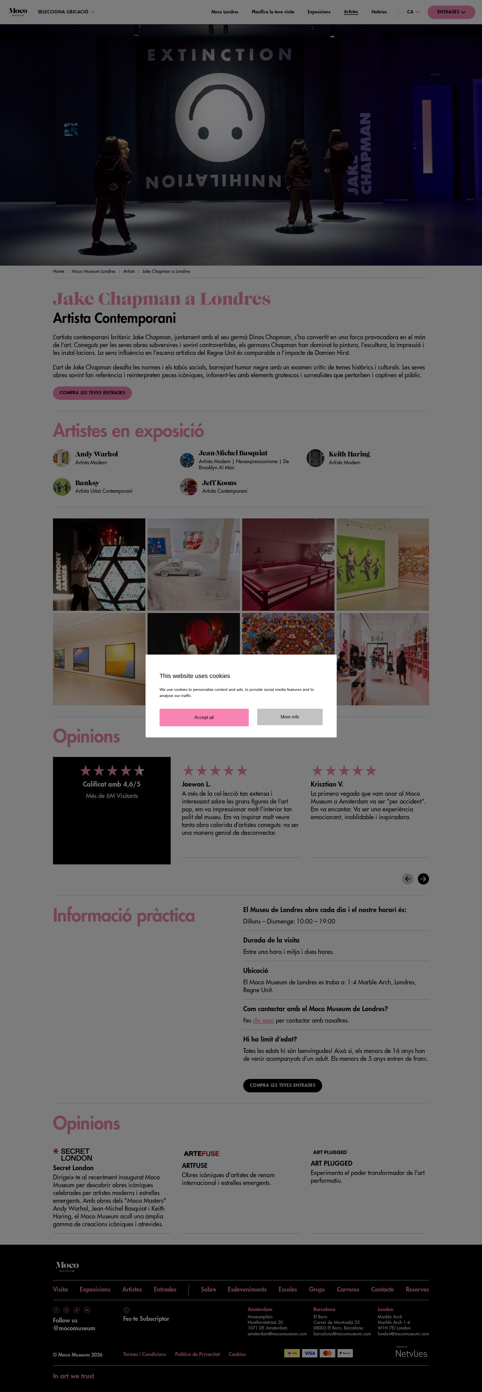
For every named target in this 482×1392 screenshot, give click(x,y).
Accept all (204, 717)
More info (290, 717)
